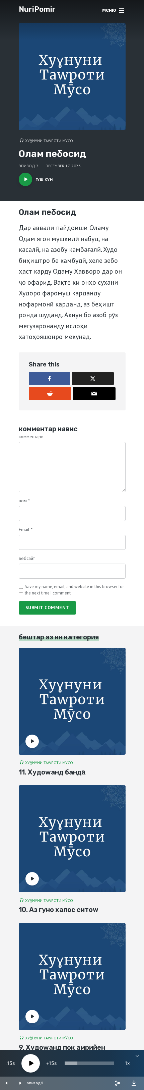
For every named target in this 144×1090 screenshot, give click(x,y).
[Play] (30, 1063)
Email (25, 529)
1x (127, 1063)
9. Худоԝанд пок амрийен (62, 1047)
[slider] (89, 1063)
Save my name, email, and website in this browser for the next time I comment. (74, 589)
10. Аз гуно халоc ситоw (58, 910)
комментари (31, 437)
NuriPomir (37, 9)
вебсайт (27, 558)
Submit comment (47, 608)
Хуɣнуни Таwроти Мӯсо (49, 140)
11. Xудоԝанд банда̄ (52, 772)
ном (24, 501)
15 (9, 1063)
